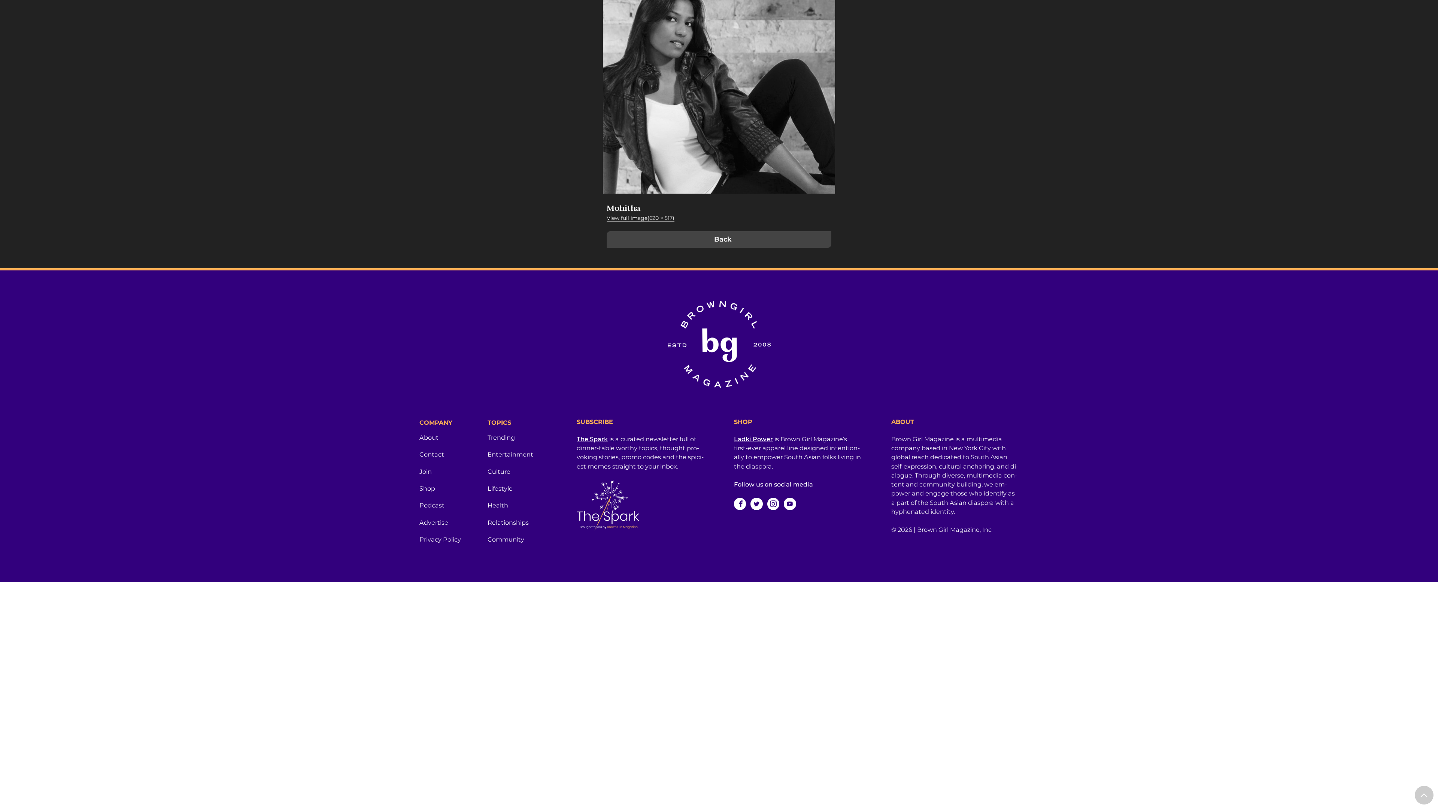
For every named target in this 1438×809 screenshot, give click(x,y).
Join (425, 471)
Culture (499, 471)
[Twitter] (756, 504)
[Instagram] (773, 504)
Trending (501, 437)
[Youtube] (790, 504)
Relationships (508, 522)
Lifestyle (500, 488)
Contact (431, 454)
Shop (427, 488)
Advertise (433, 522)
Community (506, 539)
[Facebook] (740, 504)
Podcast (432, 505)
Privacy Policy (440, 539)
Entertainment (510, 454)
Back (722, 239)
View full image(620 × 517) (640, 218)
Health (498, 505)
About (429, 437)
